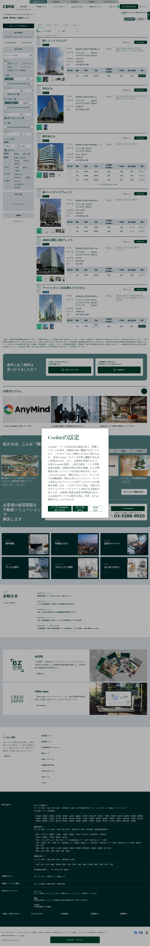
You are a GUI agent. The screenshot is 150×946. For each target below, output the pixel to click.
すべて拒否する (80, 508)
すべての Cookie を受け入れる (59, 508)
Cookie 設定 (95, 508)
